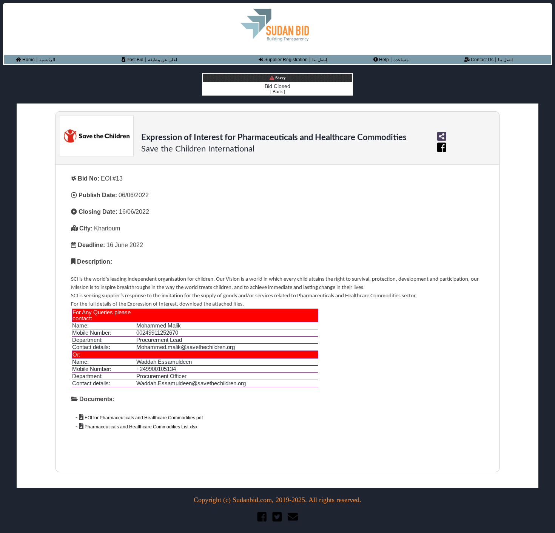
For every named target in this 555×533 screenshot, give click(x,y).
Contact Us (481, 59)
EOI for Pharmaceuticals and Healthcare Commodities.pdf (143, 417)
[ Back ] (277, 91)
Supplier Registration (285, 59)
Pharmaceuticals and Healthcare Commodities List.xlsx (140, 426)
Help (383, 59)
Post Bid (134, 59)
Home (28, 59)
